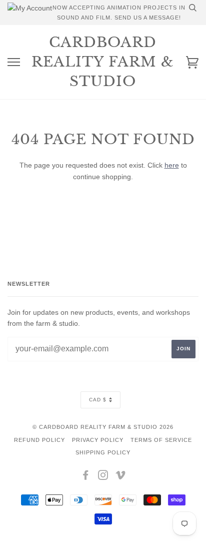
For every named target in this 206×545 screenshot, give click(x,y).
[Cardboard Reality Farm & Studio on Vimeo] (121, 477)
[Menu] (14, 62)
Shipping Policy (103, 452)
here (171, 165)
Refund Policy (39, 440)
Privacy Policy (98, 440)
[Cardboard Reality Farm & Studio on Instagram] (103, 477)
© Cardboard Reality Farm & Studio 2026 (103, 427)
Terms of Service (161, 440)
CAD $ (97, 399)
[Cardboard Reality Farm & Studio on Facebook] (85, 477)
